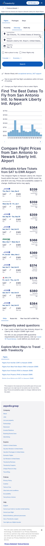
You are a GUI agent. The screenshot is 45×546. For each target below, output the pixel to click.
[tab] (6, 20)
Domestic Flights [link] (8, 455)
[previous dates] (4, 141)
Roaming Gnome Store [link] (9, 433)
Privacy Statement (10, 544)
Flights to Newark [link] (12, 8)
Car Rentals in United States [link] (11, 458)
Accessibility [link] (7, 494)
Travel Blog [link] (6, 472)
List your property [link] (8, 420)
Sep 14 (9, 47)
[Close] (41, 530)
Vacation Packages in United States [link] (13, 452)
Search (22, 64)
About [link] (5, 413)
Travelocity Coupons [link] (9, 465)
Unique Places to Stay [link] (9, 468)
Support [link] (5, 505)
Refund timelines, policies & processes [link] (14, 515)
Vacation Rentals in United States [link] (13, 448)
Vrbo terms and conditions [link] (11, 490)
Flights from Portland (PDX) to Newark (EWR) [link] (17, 370)
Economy (16, 58)
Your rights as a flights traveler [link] (12, 522)
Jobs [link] (4, 417)
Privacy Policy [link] (7, 480)
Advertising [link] (6, 437)
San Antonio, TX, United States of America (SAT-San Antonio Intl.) (25, 35)
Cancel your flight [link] (8, 512)
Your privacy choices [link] (9, 497)
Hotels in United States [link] (10, 445)
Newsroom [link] (6, 427)
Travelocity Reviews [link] (9, 462)
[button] (22, 348)
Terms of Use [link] (7, 487)
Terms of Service (23, 544)
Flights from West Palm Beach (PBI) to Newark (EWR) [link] (20, 366)
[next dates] (40, 141)
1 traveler (5, 58)
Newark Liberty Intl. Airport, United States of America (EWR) (25, 41)
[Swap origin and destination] (40, 36)
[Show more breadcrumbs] (3, 8)
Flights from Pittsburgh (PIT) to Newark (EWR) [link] (18, 378)
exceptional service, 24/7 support (29, 73)
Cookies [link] (5, 484)
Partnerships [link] (7, 423)
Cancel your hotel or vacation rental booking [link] (16, 509)
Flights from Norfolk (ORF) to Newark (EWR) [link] (17, 363)
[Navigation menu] (41, 2)
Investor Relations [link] (8, 430)
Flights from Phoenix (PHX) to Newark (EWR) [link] (17, 374)
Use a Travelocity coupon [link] (10, 519)
